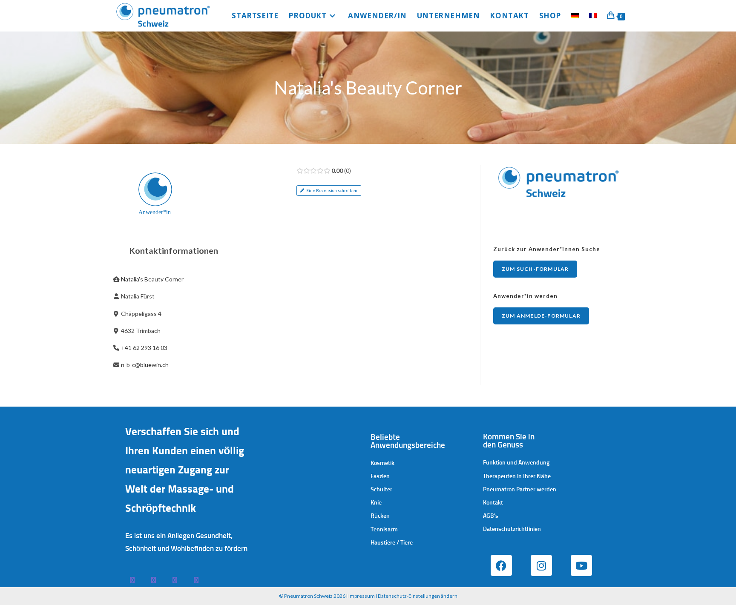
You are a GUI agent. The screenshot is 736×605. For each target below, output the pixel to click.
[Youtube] (581, 565)
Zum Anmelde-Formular (541, 316)
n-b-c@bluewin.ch (145, 364)
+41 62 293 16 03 (144, 347)
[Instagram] (541, 565)
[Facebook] (501, 565)
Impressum (361, 596)
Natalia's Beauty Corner (152, 279)
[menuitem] (575, 16)
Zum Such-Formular (535, 269)
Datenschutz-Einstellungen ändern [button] (417, 596)
